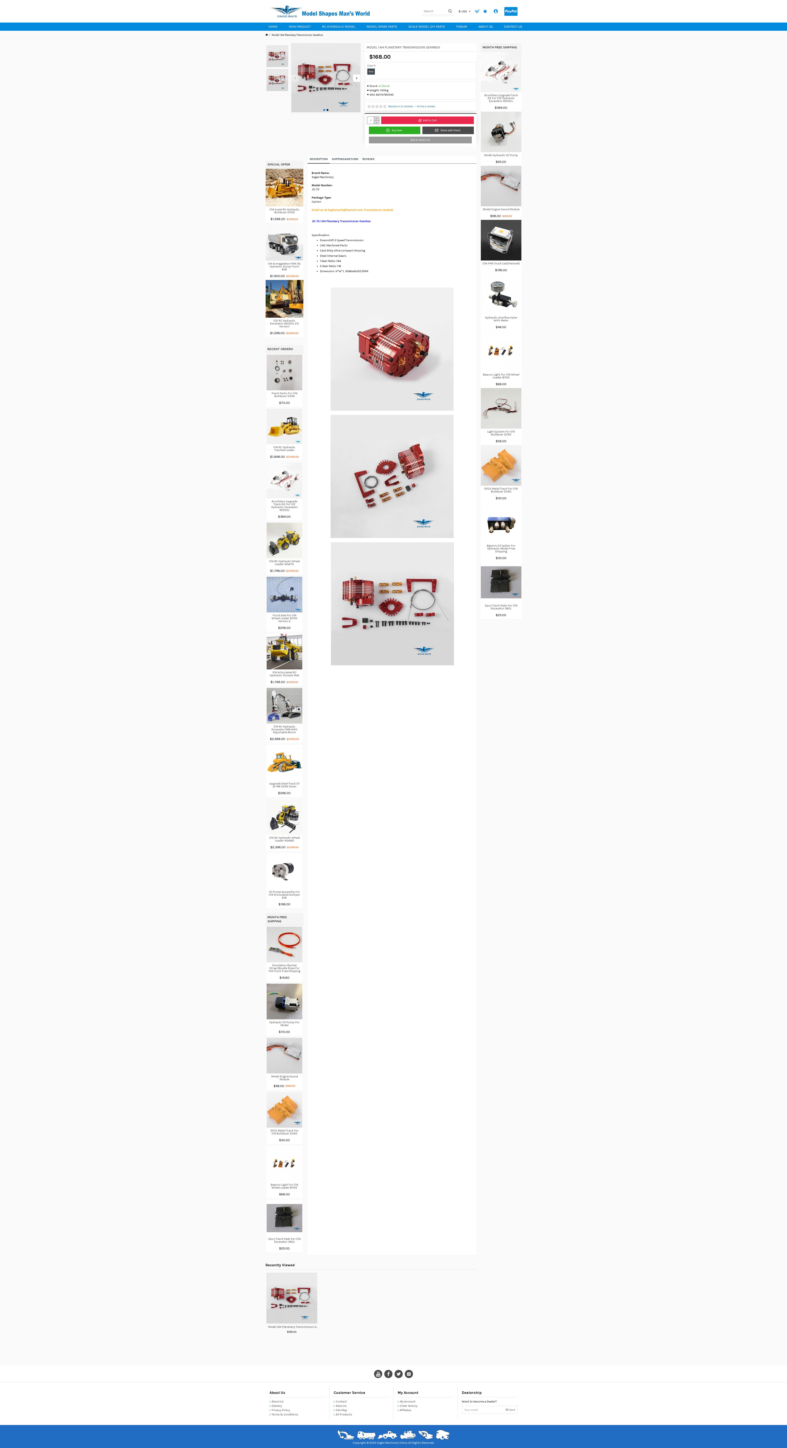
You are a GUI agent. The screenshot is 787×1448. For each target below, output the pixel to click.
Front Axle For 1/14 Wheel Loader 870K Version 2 (284, 618)
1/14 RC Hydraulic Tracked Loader (284, 449)
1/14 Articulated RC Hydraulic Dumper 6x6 (284, 674)
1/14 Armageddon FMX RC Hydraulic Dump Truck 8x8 (284, 266)
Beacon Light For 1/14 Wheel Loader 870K (284, 1186)
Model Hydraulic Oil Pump (501, 155)
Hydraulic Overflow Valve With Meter (501, 319)
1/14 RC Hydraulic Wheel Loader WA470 (284, 563)
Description (319, 159)
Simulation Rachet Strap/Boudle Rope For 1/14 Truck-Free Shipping (284, 968)
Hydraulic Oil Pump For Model (284, 1024)
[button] (295, 78)
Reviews (368, 159)
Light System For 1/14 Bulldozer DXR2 (501, 433)
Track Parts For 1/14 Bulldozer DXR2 (284, 395)
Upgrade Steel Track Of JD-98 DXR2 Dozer (284, 785)
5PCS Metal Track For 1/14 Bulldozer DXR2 (284, 1132)
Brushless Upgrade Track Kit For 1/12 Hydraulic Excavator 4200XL (284, 506)
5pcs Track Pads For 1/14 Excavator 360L (284, 1240)
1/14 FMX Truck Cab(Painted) (501, 263)
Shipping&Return (345, 159)
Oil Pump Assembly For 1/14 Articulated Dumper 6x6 (284, 895)
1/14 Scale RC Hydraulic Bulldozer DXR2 (284, 211)
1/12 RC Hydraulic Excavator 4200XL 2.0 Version (284, 323)
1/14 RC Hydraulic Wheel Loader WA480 (284, 839)
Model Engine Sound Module (284, 1078)
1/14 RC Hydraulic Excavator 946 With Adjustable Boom (284, 729)
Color (370, 65)
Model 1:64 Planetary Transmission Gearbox (293, 1327)
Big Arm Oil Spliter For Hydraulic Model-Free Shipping (501, 548)
